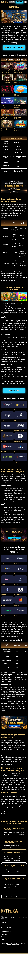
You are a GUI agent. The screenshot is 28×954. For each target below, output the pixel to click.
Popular (3, 59)
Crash (16, 59)
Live (10, 59)
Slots (22, 59)
